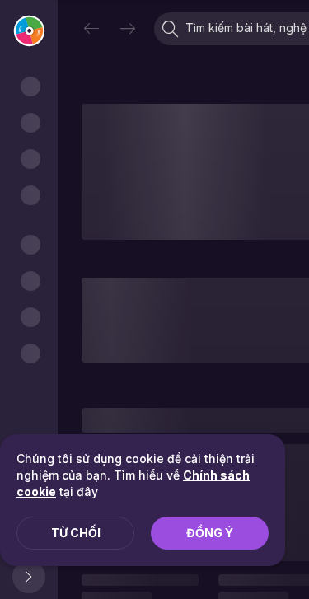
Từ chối (76, 533)
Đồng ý (209, 533)
